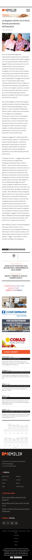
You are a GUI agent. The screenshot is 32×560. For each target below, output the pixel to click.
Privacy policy (17, 557)
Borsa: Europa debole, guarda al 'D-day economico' (14, 498)
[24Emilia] (12, 10)
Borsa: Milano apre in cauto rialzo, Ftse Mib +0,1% (15, 504)
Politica (18, 476)
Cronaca (4, 480)
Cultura (11, 249)
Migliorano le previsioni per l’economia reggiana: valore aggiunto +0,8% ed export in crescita (16, 372)
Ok (11, 557)
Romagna (22, 249)
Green (18, 483)
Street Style (20, 486)
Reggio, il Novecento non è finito (11, 359)
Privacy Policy (22, 531)
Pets (3, 486)
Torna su (15, 447)
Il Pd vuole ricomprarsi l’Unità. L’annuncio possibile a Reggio (16, 411)
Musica (16, 249)
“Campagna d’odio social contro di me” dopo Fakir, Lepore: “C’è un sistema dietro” (16, 386)
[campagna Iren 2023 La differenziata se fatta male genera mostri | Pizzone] (16, 17)
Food (3, 483)
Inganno (4, 398)
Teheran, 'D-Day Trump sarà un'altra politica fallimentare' (16, 510)
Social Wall (5, 476)
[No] (30, 553)
